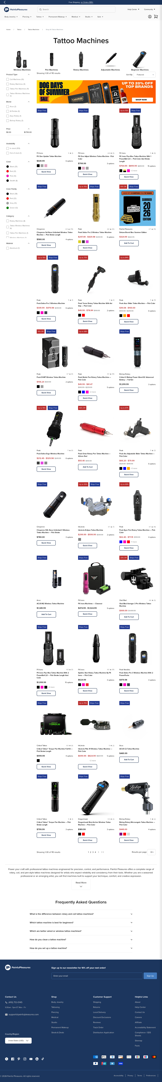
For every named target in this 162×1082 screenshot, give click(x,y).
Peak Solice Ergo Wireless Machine (50, 453)
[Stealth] (38, 165)
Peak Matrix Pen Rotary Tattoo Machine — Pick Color (94, 378)
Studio (54, 1022)
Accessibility (118, 1075)
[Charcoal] (45, 312)
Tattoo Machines (33, 29)
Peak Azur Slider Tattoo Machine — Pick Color (137, 303)
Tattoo (19, 29)
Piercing (55, 1012)
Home (8, 29)
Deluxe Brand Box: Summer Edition (133, 232)
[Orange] (124, 315)
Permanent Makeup (60, 1027)
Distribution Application (103, 1032)
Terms (139, 1075)
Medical (54, 1017)
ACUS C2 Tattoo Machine (129, 749)
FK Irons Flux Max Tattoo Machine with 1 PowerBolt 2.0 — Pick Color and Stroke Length (135, 159)
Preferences (151, 1075)
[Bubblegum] (128, 170)
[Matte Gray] (45, 463)
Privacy (130, 1075)
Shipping (97, 1002)
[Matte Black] (83, 241)
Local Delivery (99, 1012)
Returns (96, 1007)
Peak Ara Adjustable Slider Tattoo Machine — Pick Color (137, 455)
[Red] (83, 315)
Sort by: (129, 74)
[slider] (7, 135)
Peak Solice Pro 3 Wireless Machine (51, 303)
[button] (12, 16)
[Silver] (128, 834)
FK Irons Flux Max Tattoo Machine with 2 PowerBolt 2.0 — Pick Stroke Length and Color (53, 675)
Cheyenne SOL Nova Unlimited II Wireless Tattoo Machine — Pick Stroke (53, 531)
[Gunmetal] (42, 165)
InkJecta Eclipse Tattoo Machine (90, 530)
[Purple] (120, 834)
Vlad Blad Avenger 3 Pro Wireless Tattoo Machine (135, 604)
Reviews (97, 1022)
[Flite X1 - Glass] (79, 760)
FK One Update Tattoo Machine (49, 156)
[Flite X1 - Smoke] (87, 760)
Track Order (98, 1027)
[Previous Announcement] (4, 2)
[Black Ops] (45, 687)
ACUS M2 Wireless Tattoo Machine (50, 603)
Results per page (139, 852)
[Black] (38, 312)
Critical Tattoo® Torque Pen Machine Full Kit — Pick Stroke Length (55, 750)
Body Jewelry (57, 1002)
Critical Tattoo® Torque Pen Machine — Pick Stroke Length (54, 823)
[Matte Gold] (79, 241)
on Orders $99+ (87, 2)
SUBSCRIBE (150, 975)
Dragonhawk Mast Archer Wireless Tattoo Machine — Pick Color (94, 823)
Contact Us (140, 1012)
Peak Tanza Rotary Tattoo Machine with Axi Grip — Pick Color (95, 304)
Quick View (46, 171)
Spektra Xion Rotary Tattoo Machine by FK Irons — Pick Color (94, 674)
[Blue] (83, 392)
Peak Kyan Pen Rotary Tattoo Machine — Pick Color (137, 531)
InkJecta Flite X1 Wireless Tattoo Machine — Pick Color (95, 750)
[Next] (98, 852)
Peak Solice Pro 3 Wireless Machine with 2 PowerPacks (136, 674)
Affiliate (138, 1022)
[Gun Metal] (42, 386)
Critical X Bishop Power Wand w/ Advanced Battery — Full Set (136, 378)
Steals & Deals (57, 1032)
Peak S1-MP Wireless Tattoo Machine (51, 377)
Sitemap (138, 1040)
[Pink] (42, 312)
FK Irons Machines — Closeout (90, 603)
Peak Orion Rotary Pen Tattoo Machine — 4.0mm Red (94, 455)
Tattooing (55, 1007)
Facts (137, 1045)
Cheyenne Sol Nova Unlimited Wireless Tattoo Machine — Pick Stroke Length (55, 233)
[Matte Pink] (87, 241)
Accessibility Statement (145, 1027)
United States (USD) (16, 1040)
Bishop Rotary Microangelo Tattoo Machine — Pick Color (137, 823)
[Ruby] (87, 684)
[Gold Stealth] (124, 170)
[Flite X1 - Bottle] (83, 760)
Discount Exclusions (102, 1017)
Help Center (140, 1007)
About (137, 1002)
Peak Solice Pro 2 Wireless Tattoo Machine (95, 232)
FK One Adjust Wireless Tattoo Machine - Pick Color (96, 157)
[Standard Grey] (79, 539)
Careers (138, 1017)
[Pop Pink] (45, 165)
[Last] (102, 852)
